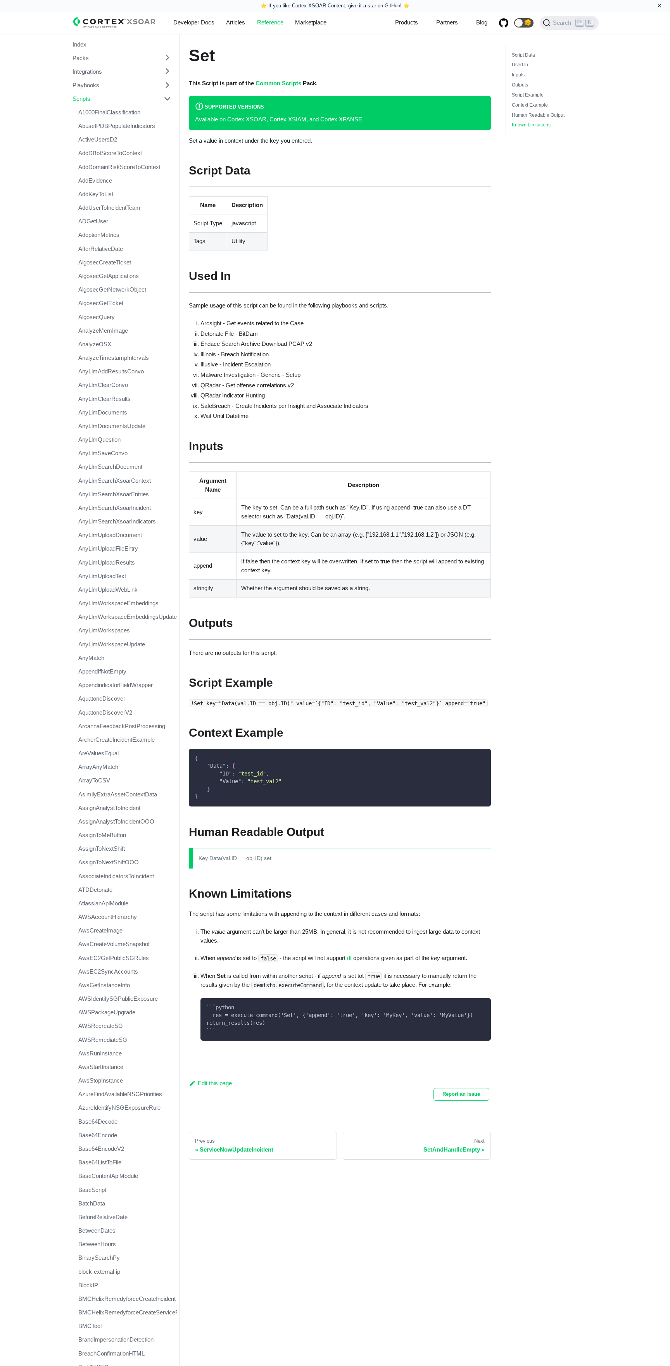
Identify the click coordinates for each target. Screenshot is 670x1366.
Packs (81, 57)
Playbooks (86, 85)
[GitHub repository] (503, 23)
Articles (235, 22)
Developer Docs (193, 22)
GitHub (392, 6)
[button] (524, 23)
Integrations (87, 71)
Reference (270, 22)
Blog (481, 22)
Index (79, 44)
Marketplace (310, 22)
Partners (447, 22)
